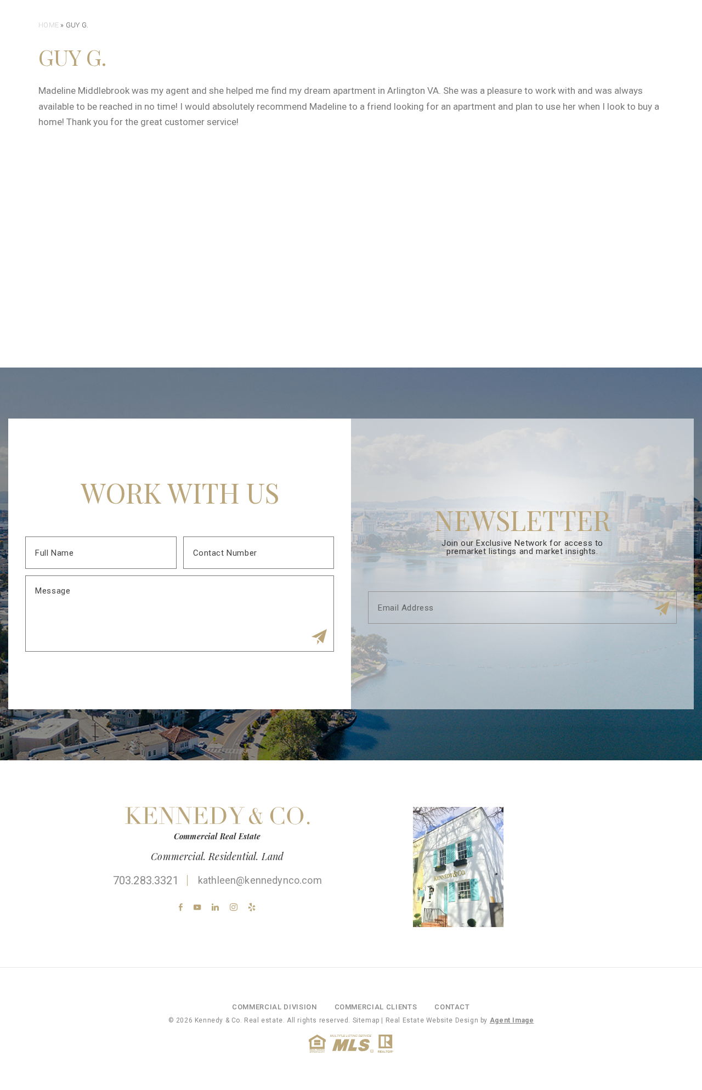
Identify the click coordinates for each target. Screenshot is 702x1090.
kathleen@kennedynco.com (260, 880)
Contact (606, 38)
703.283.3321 (146, 880)
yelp (252, 907)
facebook (181, 907)
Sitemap (366, 1020)
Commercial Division (422, 38)
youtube (197, 907)
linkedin (215, 907)
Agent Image (512, 1020)
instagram (233, 907)
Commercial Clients (526, 38)
